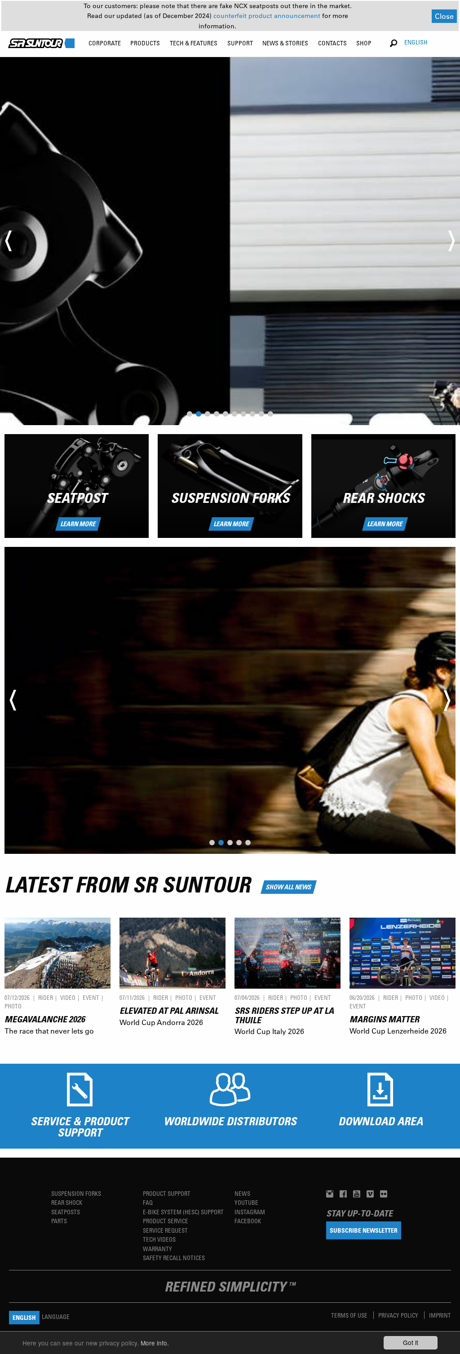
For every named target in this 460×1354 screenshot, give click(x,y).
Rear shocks (383, 497)
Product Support (166, 1193)
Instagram (249, 1212)
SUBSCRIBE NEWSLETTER (364, 1230)
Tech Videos (159, 1239)
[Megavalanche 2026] (57, 953)
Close (444, 16)
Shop (364, 43)
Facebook (247, 1221)
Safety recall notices (174, 1257)
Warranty (157, 1248)
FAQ (148, 1202)
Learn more (78, 524)
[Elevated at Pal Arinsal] (172, 953)
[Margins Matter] (402, 953)
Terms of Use (350, 1315)
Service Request (165, 1230)
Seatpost (76, 497)
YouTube (246, 1202)
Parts (59, 1221)
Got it (410, 1342)
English (416, 42)
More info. (155, 1342)
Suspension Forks (230, 497)
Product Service (165, 1221)
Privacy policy (399, 1315)
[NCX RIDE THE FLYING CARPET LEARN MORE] (230, 241)
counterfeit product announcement (267, 16)
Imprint (440, 1315)
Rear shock (66, 1202)
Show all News (289, 887)
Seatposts (65, 1212)
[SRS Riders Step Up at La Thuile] (287, 953)
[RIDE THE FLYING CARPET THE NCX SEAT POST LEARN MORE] (230, 700)
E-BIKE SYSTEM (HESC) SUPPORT (183, 1212)
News (242, 1193)
